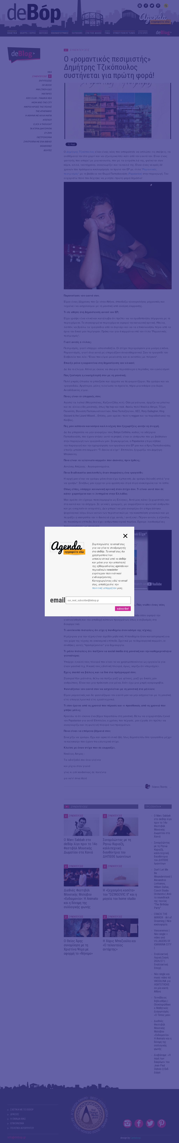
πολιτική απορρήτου (104, 588)
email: (54, 600)
